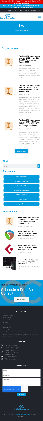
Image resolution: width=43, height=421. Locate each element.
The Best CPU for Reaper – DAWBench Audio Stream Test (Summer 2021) (28, 234)
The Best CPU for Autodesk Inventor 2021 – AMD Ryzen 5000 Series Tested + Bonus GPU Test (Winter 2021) (30, 123)
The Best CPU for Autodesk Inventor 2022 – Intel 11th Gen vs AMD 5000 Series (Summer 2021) (29, 88)
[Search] (39, 166)
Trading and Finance (21, 204)
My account (12, 10)
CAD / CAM (21, 186)
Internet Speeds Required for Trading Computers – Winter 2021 (28, 262)
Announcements (21, 177)
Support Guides (21, 199)
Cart (20, 10)
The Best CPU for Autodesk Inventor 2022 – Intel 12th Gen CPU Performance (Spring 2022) (29, 59)
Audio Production (21, 181)
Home (17, 30)
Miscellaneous (21, 195)
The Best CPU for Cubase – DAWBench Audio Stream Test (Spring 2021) (28, 248)
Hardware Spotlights (21, 190)
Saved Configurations (33, 10)
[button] (40, 16)
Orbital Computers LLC (23, 414)
